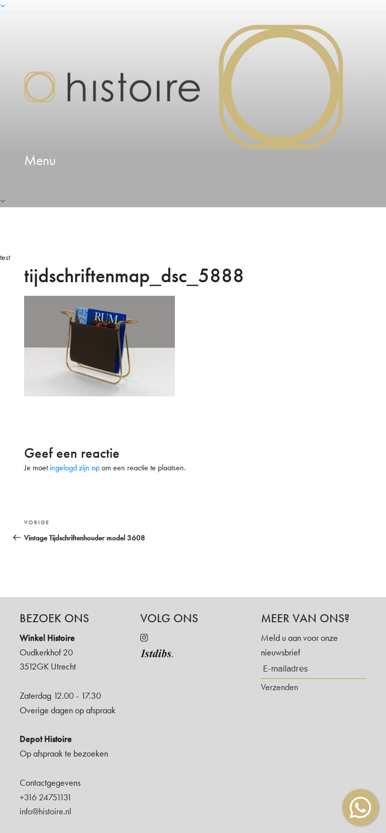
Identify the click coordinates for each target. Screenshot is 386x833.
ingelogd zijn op (75, 467)
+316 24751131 (46, 797)
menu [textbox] (40, 160)
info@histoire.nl (45, 811)
